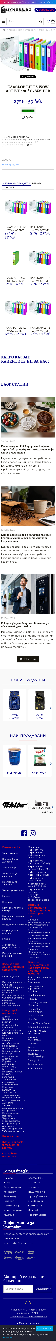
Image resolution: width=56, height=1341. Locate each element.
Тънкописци (9, 1092)
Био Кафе (33, 894)
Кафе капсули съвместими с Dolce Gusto (36, 855)
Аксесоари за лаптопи (10, 874)
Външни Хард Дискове (10, 860)
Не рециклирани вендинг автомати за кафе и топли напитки (39, 942)
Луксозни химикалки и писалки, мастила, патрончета (12, 1107)
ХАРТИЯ (6, 1016)
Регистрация (12, 1187)
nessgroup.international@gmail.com (27, 1234)
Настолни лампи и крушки (13, 917)
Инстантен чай (11, 1005)
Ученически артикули (9, 1080)
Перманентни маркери (10, 1114)
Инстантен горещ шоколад (13, 983)
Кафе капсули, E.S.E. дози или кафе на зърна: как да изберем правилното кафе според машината (27, 449)
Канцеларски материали (22, 30)
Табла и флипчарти (13, 1131)
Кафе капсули (36, 850)
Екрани (6, 896)
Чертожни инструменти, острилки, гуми (11, 1121)
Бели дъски (34, 1060)
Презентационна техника (12, 954)
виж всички (28, 659)
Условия (8, 1214)
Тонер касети (10, 853)
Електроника (11, 847)
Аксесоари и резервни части (11, 946)
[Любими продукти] (48, 21)
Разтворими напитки (35, 890)
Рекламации (11, 1196)
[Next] (50, 707)
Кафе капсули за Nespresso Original (38, 873)
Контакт (8, 187)
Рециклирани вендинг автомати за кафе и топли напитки (39, 931)
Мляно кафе (34, 847)
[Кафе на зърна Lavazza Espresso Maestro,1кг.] (39, 700)
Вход (6, 1182)
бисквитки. (8, 1337)
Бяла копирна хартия (10, 1020)
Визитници (34, 982)
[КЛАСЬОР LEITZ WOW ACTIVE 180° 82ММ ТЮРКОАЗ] (40, 258)
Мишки (6, 939)
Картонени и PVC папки (12, 1034)
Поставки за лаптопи (9, 883)
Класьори (43, 30)
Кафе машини (11, 1136)
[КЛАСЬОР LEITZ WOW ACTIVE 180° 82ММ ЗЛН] (40, 207)
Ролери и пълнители (8, 1088)
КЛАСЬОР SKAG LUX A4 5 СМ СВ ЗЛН (16, 279)
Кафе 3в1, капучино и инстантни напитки (13, 990)
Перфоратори (36, 995)
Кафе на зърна (10, 976)
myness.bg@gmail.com (18, 1243)
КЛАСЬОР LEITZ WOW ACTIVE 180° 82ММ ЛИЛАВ (16, 329)
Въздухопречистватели (13, 924)
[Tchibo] (15, 805)
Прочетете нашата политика (28, 1316)
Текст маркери (11, 1095)
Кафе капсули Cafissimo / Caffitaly (39, 862)
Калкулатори (10, 1084)
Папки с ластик (37, 1015)
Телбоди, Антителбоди (36, 1055)
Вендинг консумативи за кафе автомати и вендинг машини (39, 968)
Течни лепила (35, 1064)
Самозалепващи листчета (37, 1032)
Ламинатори (9, 867)
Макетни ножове (12, 1071)
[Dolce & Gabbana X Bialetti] (41, 805)
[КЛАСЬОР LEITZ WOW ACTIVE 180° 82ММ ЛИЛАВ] (16, 308)
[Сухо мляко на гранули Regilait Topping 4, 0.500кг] (39, 756)
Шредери (7, 902)
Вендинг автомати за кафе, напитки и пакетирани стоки (39, 910)
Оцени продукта (10, 165)
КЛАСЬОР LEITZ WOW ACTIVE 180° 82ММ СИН (40, 329)
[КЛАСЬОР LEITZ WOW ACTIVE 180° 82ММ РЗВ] (16, 207)
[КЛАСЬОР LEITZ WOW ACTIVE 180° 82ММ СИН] (40, 308)
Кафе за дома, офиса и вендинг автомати (13, 967)
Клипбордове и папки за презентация (11, 1053)
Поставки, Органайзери (35, 1010)
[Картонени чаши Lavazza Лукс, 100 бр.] (14, 756)
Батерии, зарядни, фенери (13, 909)
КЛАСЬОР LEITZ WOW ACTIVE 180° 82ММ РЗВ (16, 228)
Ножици (32, 999)
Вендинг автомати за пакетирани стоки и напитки (39, 953)
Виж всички (48, 812)
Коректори (9, 1061)
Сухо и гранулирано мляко (39, 978)
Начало (8, 1178)
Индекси (33, 1043)
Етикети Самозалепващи (11, 1029)
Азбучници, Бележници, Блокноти (9, 1066)
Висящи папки (10, 1048)
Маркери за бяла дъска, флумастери (13, 1099)
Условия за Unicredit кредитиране (37, 1210)
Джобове (7, 1058)
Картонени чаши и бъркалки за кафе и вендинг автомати (13, 999)
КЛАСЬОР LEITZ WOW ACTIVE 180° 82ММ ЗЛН (40, 228)
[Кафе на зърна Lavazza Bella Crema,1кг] (14, 700)
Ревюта (37, 183)
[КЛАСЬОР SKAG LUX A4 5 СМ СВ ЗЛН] (16, 258)
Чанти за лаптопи (13, 890)
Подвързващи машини (10, 931)
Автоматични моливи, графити (12, 1127)
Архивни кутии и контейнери (12, 1044)
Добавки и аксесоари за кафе (38, 898)
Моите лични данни (30, 1323)
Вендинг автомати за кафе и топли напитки (39, 922)
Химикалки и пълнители (35, 1038)
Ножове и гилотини (8, 1075)
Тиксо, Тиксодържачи (36, 1048)
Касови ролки (10, 1025)
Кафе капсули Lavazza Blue (36, 879)
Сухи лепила (35, 1068)
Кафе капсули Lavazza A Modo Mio (39, 867)
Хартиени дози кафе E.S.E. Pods (37, 885)
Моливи (32, 1019)
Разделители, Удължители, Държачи (36, 989)
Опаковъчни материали (10, 1155)
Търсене (8, 1201)
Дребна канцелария (39, 1027)
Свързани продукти (16, 183)
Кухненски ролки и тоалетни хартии (13, 1145)
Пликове (7, 1040)
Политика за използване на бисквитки (37, 1196)
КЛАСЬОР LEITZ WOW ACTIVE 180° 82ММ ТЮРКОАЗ (40, 279)
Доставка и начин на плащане (35, 1183)
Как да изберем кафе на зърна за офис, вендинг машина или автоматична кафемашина (26, 538)
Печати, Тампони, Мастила (38, 1004)
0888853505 (46, 9)
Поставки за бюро (39, 1023)
